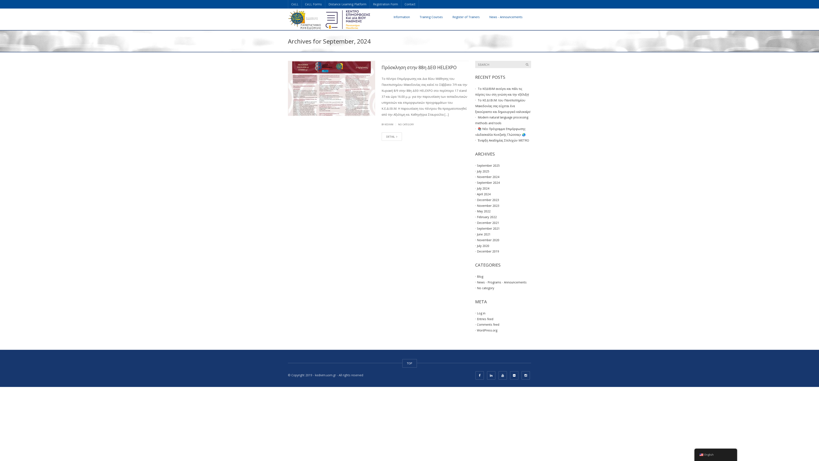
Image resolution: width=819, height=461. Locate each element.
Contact (410, 4)
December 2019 (488, 251)
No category (406, 124)
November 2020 (488, 240)
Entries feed (485, 319)
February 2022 (487, 217)
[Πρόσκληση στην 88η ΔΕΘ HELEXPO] (331, 88)
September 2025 (488, 165)
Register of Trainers (466, 17)
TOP (409, 363)
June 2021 (484, 234)
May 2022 (484, 211)
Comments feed (488, 324)
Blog (480, 276)
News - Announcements (506, 17)
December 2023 (488, 200)
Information (402, 17)
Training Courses (431, 17)
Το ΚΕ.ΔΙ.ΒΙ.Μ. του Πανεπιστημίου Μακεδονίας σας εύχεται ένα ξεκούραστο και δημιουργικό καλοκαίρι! (502, 106)
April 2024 (484, 194)
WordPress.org (487, 330)
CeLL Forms (313, 4)
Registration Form (385, 4)
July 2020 (483, 246)
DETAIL (390, 137)
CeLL (294, 4)
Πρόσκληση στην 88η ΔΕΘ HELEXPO (419, 67)
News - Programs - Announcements (502, 282)
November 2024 (488, 177)
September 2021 (488, 228)
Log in (481, 313)
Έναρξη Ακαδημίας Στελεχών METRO (503, 140)
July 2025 (483, 171)
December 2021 (488, 223)
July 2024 (483, 188)
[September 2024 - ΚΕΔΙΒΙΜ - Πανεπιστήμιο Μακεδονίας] (329, 19)
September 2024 (488, 183)
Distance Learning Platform (347, 4)
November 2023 (488, 205)
